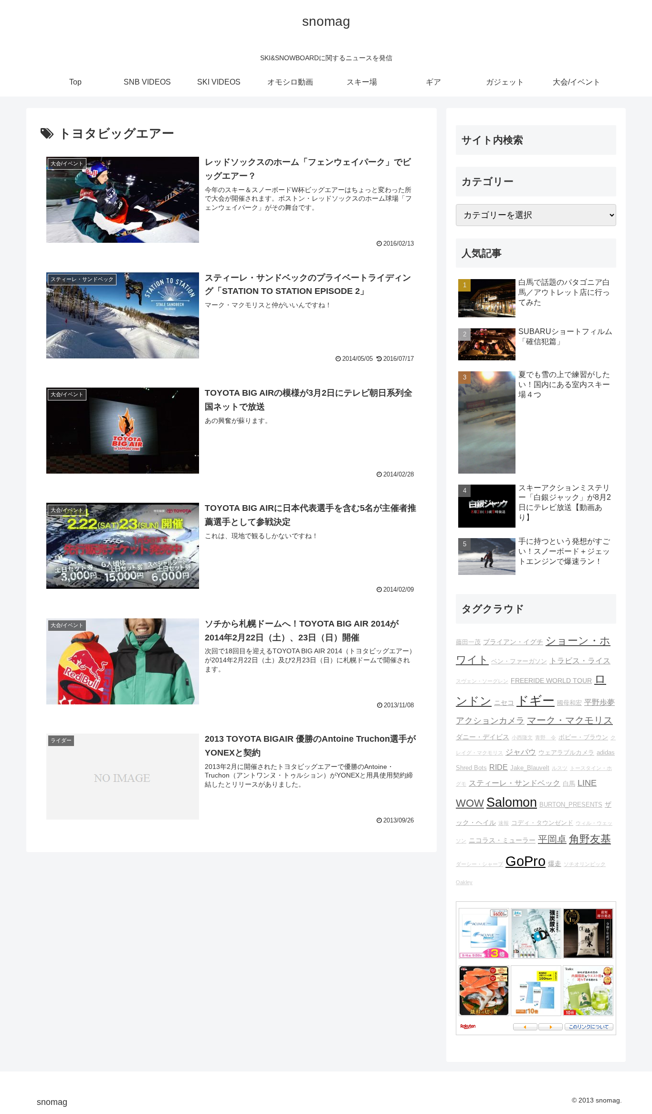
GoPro (525, 861)
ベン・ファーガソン (519, 661)
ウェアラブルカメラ (566, 752)
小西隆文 (522, 737)
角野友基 (590, 839)
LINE (587, 783)
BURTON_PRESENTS (570, 804)
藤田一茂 (468, 642)
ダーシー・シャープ (479, 864)
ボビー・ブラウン (583, 737)
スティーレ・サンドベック (514, 783)
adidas (606, 752)
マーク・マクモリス (570, 720)
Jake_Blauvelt (529, 768)
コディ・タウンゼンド (542, 823)
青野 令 (545, 737)
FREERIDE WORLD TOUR (551, 680)
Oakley (464, 882)
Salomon (511, 802)
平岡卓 (552, 839)
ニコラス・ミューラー (502, 840)
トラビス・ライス (579, 660)
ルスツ (560, 768)
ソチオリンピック (585, 864)
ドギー (535, 700)
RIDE (498, 767)
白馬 (569, 783)
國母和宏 (569, 703)
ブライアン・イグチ (513, 642)
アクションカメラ (490, 720)
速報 (503, 823)
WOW (470, 803)
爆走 (554, 863)
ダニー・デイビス (482, 737)
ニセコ (504, 702)
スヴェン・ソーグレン (482, 681)
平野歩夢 (599, 702)
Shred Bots (471, 768)
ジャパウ (520, 751)
